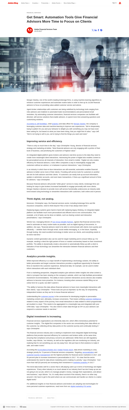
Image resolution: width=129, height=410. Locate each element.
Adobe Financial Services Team (45, 29)
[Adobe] (120, 3)
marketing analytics (80, 362)
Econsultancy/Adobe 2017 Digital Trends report (55, 350)
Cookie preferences (88, 406)
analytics (55, 124)
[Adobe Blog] (14, 3)
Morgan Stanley (79, 124)
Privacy (72, 406)
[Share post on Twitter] (93, 30)
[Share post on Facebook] (98, 30)
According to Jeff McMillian (37, 124)
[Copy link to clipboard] (101, 30)
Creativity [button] (35, 3)
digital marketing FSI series (81, 386)
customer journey (47, 296)
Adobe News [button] (25, 3)
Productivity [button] (44, 3)
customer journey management (38, 355)
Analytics (50, 398)
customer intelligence (93, 299)
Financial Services (34, 12)
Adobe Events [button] (56, 3)
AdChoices (123, 406)
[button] (10, 407)
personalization (88, 352)
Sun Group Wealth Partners (62, 222)
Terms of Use (79, 406)
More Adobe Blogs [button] (69, 3)
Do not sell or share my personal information (106, 406)
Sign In (114, 3)
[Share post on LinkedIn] (96, 30)
